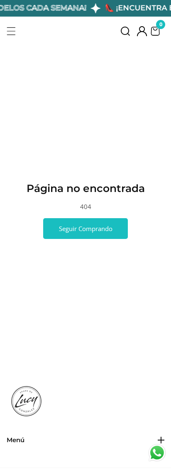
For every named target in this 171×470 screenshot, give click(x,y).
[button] (125, 31)
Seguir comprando (85, 228)
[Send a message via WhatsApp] (157, 453)
